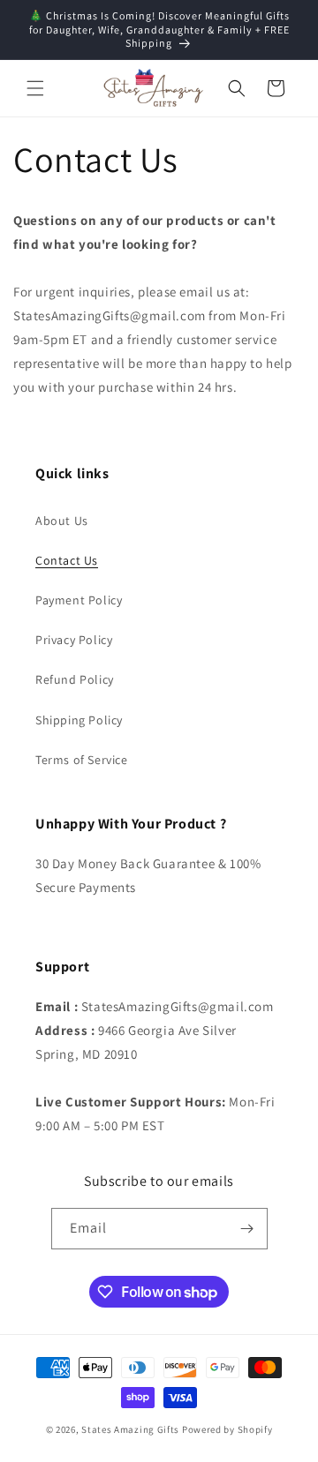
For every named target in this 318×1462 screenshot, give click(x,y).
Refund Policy (74, 679)
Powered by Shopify (227, 1429)
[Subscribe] (247, 1228)
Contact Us (66, 560)
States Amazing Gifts (130, 1429)
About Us (61, 521)
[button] (35, 88)
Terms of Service (81, 760)
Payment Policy (78, 600)
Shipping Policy (79, 720)
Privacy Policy (73, 640)
